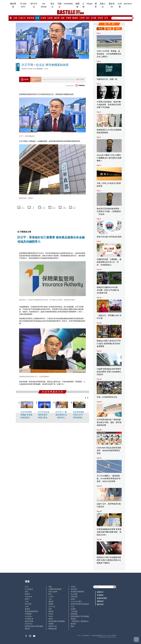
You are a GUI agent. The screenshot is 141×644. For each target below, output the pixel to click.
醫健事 (75, 18)
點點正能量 (29, 621)
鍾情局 (27, 594)
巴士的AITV (23, 5)
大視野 (82, 18)
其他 (106, 18)
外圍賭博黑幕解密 (55, 589)
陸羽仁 (27, 599)
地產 (62, 18)
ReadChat (28, 624)
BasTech (128, 4)
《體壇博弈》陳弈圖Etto (80, 621)
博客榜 (100, 18)
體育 (96, 5)
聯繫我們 (100, 601)
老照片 (50, 619)
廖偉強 (50, 611)
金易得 (73, 609)
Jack (72, 606)
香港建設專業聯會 (77, 591)
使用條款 (100, 595)
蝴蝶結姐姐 (52, 629)
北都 (15, 18)
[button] (85, 398)
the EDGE (44, 5)
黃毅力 (73, 599)
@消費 (93, 18)
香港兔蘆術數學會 (31, 611)
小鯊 (50, 599)
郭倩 (50, 594)
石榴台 (59, 5)
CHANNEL (68, 4)
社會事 (43, 18)
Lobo (27, 606)
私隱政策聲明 (102, 598)
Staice (50, 616)
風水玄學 (28, 604)
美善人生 (103, 5)
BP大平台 (34, 5)
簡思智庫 (74, 614)
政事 (37, 18)
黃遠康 (27, 609)
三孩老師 (74, 611)
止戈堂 (50, 596)
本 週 (109, 28)
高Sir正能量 (52, 591)
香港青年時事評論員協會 (80, 604)
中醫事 (68, 18)
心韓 (83, 5)
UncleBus (28, 616)
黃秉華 (50, 604)
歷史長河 (112, 5)
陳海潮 (73, 624)
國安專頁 (13, 5)
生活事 (120, 5)
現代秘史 (74, 589)
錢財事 (57, 18)
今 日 (100, 28)
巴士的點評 (29, 589)
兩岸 (88, 18)
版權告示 (100, 592)
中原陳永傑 (29, 619)
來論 (72, 626)
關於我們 (100, 604)
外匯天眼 (74, 596)
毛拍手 (73, 587)
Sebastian (28, 596)
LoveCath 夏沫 (76, 601)
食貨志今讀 (52, 626)
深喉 (50, 587)
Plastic (90, 4)
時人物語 (74, 594)
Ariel (26, 587)
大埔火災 (22, 18)
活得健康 (28, 614)
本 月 (118, 28)
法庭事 (50, 18)
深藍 (26, 591)
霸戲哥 (50, 601)
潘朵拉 (50, 614)
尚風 (50, 609)
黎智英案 (30, 18)
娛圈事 (77, 5)
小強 (26, 601)
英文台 (52, 5)
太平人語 (51, 606)
